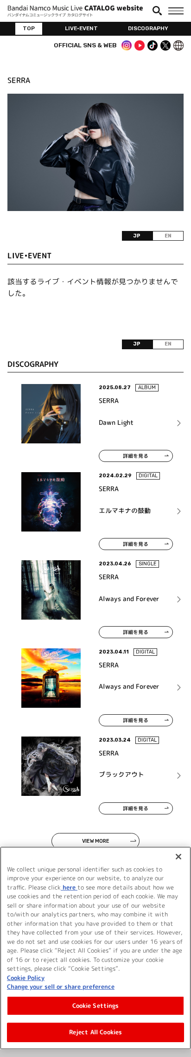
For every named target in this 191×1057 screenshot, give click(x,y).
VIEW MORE (95, 841)
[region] (95, 948)
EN (168, 236)
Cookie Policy (26, 978)
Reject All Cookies (95, 1032)
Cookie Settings (95, 1005)
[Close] (178, 856)
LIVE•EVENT (81, 28)
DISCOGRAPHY (148, 28)
